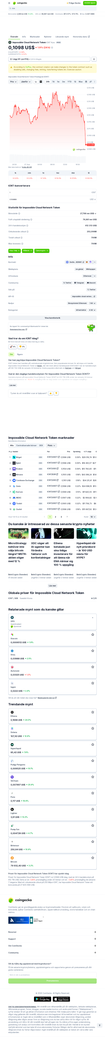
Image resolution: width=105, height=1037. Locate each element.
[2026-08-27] (86, 81)
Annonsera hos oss (17, 329)
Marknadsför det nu (46, 698)
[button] (79, 269)
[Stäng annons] (92, 617)
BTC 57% (67, 14)
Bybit (39, 366)
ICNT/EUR (51, 474)
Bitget (78, 368)
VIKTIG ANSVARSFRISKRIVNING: (22, 1007)
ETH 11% (75, 14)
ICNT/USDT (52, 457)
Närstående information (17, 441)
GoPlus (28, 67)
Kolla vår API (27, 167)
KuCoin (68, 368)
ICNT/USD (51, 468)
